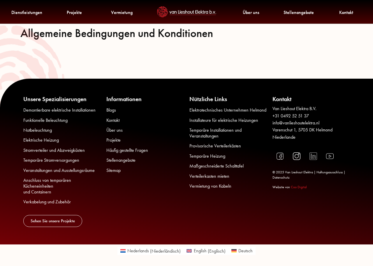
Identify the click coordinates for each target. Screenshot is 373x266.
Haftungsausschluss (329, 172)
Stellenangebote (299, 12)
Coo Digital (299, 187)
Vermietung (122, 12)
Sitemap (113, 170)
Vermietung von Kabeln (210, 186)
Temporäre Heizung (207, 156)
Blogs (111, 110)
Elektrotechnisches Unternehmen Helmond (227, 110)
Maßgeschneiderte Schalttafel (216, 166)
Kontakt (346, 12)
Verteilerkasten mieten (209, 176)
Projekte (74, 12)
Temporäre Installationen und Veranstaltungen (215, 133)
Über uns (251, 12)
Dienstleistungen (26, 12)
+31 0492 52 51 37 (290, 116)
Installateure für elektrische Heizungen (223, 120)
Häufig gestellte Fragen (127, 150)
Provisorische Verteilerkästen (215, 146)
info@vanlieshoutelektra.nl (295, 123)
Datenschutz (281, 177)
